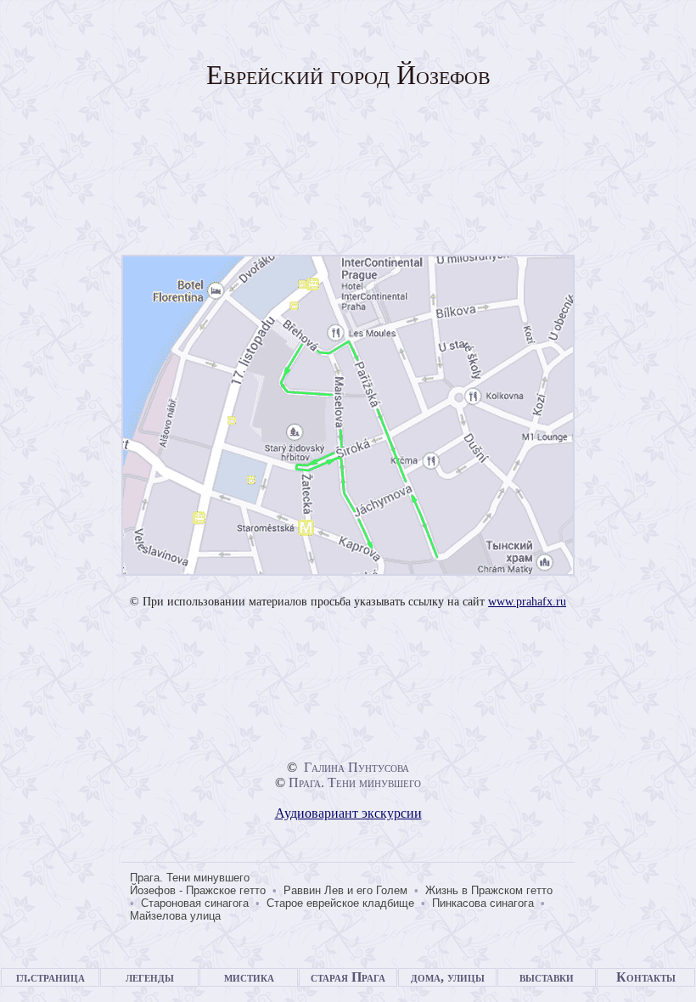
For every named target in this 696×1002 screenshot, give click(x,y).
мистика (249, 977)
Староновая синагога (195, 903)
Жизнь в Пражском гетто (489, 890)
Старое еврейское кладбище (340, 903)
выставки (546, 977)
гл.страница (50, 977)
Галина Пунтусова (356, 767)
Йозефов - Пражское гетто (198, 890)
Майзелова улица (175, 915)
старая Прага (348, 977)
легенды (150, 977)
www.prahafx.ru (527, 601)
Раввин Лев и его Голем (345, 890)
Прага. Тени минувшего (355, 782)
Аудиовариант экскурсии (348, 813)
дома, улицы (448, 977)
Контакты (646, 977)
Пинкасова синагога (483, 903)
